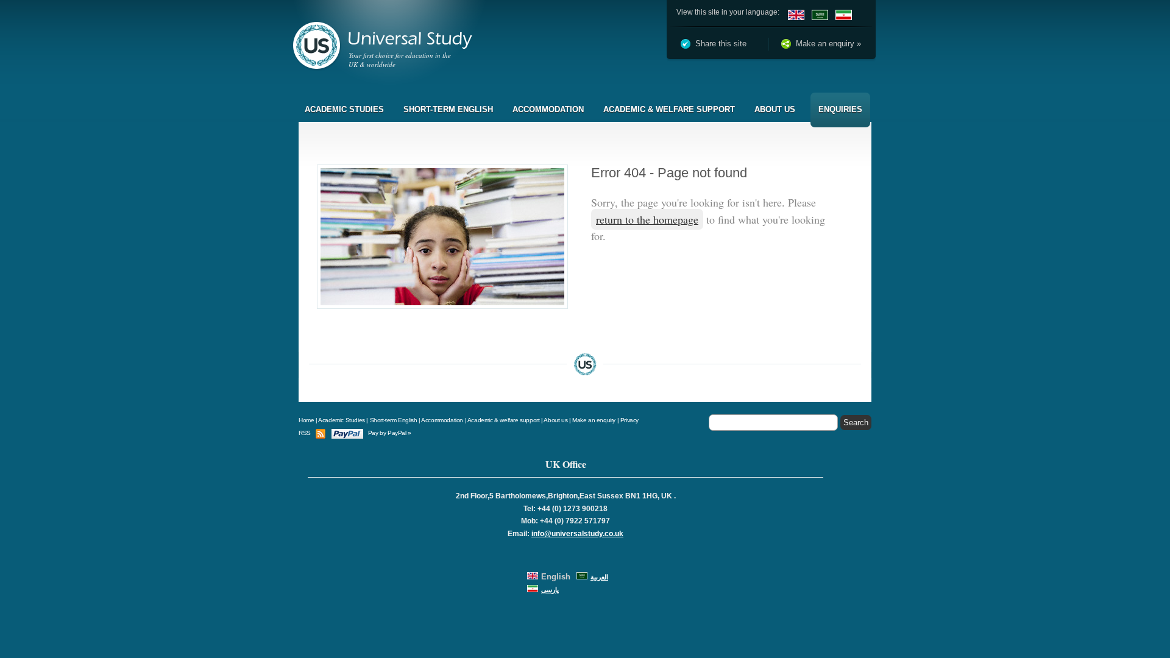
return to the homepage (647, 219)
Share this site (720, 43)
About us (555, 420)
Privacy (629, 420)
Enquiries (840, 109)
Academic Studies (344, 109)
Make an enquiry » (828, 43)
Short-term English (448, 109)
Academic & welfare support (503, 420)
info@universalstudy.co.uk (577, 533)
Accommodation (548, 109)
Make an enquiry (593, 420)
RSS (305, 433)
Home (306, 420)
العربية (599, 577)
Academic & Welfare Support (669, 109)
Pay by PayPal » (389, 433)
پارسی (550, 589)
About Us (774, 109)
